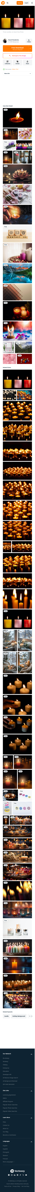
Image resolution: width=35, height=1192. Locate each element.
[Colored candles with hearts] (10, 396)
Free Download (17, 48)
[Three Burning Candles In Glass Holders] (17, 1081)
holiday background (18, 1169)
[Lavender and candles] (23, 144)
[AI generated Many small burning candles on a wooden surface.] (10, 443)
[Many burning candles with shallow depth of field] (17, 479)
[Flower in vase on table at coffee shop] (12, 171)
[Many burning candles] (17, 459)
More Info (7, 72)
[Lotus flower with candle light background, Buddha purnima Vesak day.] (17, 188)
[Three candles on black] (17, 679)
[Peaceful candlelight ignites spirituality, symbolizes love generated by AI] (17, 1135)
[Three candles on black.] (17, 417)
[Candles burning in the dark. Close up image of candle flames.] (17, 1043)
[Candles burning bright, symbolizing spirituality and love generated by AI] (17, 1062)
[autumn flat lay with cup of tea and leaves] (9, 145)
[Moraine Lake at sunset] (17, 288)
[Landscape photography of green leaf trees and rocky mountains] (11, 374)
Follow (29, 42)
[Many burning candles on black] (17, 659)
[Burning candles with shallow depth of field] (17, 499)
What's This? (15, 69)
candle (6, 1169)
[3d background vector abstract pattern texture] (17, 306)
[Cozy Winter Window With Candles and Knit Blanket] (10, 700)
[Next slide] (28, 1169)
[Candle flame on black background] (17, 117)
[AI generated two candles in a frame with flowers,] (14, 972)
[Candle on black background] (11, 156)
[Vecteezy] (3, 3)
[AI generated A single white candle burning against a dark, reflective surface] (17, 1117)
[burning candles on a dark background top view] (9, 433)
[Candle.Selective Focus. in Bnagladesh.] (21, 946)
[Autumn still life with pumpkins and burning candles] (17, 209)
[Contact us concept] (17, 248)
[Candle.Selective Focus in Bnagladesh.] (26, 958)
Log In (26, 3)
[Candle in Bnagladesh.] (9, 946)
